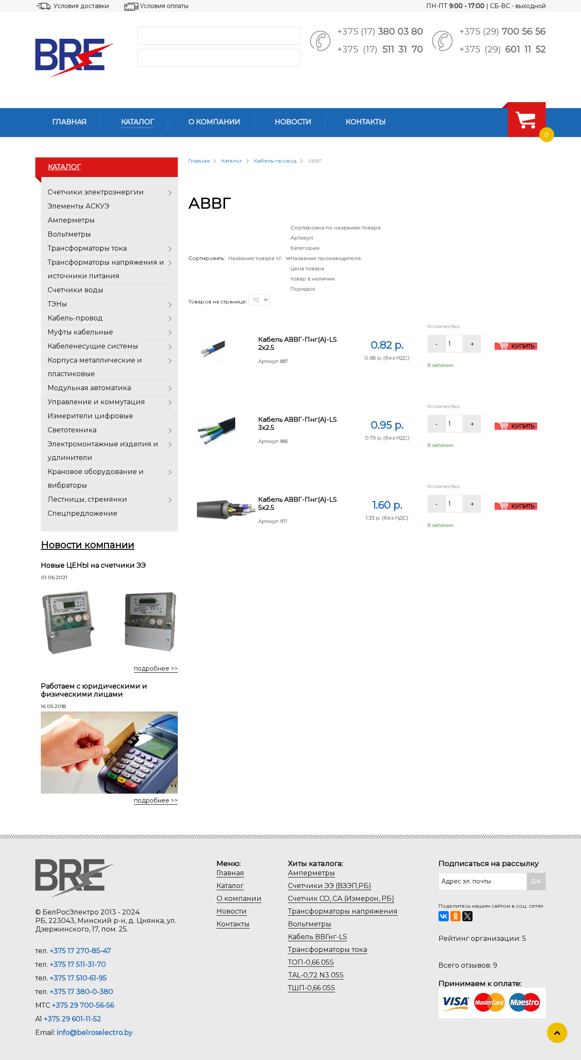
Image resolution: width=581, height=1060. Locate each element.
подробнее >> (156, 668)
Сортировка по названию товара (335, 227)
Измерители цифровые (90, 416)
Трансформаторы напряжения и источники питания (106, 269)
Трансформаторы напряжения (343, 911)
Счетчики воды (75, 290)
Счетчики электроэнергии (96, 192)
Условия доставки (81, 6)
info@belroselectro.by (95, 1033)
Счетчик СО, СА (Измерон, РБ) (341, 898)
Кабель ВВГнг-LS (317, 937)
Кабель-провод (75, 318)
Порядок (302, 289)
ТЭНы (57, 304)
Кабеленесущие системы (93, 346)
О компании (239, 898)
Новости (231, 911)
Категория (304, 248)
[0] (525, 119)
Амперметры (71, 220)
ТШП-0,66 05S (311, 988)
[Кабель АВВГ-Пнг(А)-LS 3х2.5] (216, 429)
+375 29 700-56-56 (83, 1005)
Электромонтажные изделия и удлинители (103, 451)
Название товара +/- (255, 258)
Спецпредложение (82, 513)
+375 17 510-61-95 (78, 978)
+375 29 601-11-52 (72, 1019)
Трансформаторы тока (87, 248)
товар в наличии (312, 278)
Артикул (301, 237)
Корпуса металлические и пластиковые (95, 367)
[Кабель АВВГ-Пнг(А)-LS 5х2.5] (227, 509)
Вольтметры (69, 234)
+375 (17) (380, 31)
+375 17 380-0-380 (81, 992)
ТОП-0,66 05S (311, 962)
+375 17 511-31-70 (78, 964)
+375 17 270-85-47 (80, 951)
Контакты (233, 924)
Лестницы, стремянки (87, 499)
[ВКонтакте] (444, 916)
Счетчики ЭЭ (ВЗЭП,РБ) (329, 886)
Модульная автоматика (89, 388)
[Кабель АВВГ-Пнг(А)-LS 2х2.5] (212, 349)
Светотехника (72, 430)
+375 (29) (502, 31)
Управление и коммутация (96, 402)
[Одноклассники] (455, 916)
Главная (230, 873)
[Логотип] (79, 58)
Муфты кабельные (80, 332)
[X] (467, 916)
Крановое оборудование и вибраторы (96, 478)
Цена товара (307, 268)
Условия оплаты (164, 6)
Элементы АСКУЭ (78, 206)
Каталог (230, 886)
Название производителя (325, 258)
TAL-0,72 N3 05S (316, 975)
